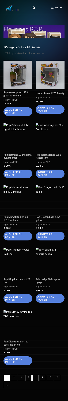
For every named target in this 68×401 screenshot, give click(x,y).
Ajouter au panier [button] (13, 111)
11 (57, 377)
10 (50, 377)
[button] (34, 8)
